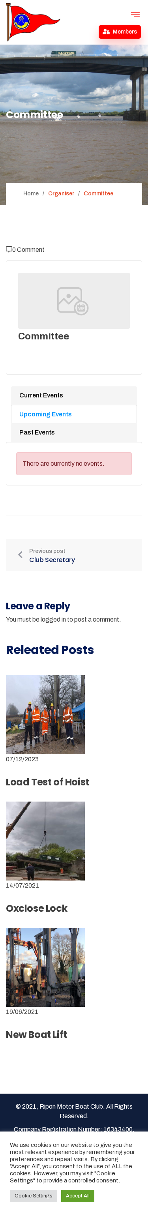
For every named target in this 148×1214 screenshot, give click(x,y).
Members (124, 32)
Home (31, 194)
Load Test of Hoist (47, 782)
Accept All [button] (78, 1196)
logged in (53, 619)
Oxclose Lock (36, 908)
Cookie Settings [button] (33, 1196)
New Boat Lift (36, 1034)
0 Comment (28, 249)
